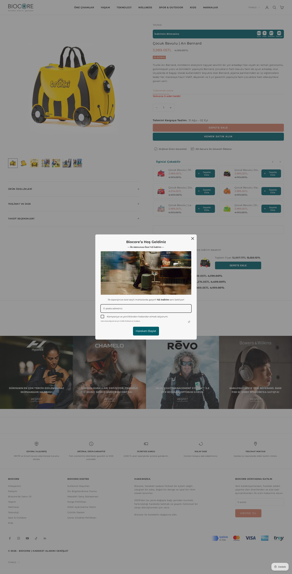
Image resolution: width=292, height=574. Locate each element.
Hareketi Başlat (146, 331)
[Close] (193, 238)
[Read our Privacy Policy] (189, 322)
